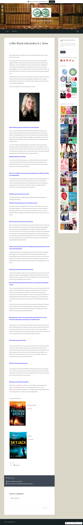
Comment (45, 507)
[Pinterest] (70, 61)
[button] (64, 72)
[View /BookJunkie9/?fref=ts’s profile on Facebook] (61, 61)
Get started (52, 1)
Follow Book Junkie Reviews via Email (67, 41)
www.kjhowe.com (19, 385)
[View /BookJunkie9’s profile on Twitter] (64, 61)
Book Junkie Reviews (41, 20)
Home (7, 31)
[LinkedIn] (73, 61)
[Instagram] (67, 61)
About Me (14, 31)
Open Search (77, 31)
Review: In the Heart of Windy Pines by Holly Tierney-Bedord (20, 483)
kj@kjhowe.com (13, 389)
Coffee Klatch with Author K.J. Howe (28, 43)
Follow (62, 52)
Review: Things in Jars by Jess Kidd (15, 481)
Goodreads (29, 408)
